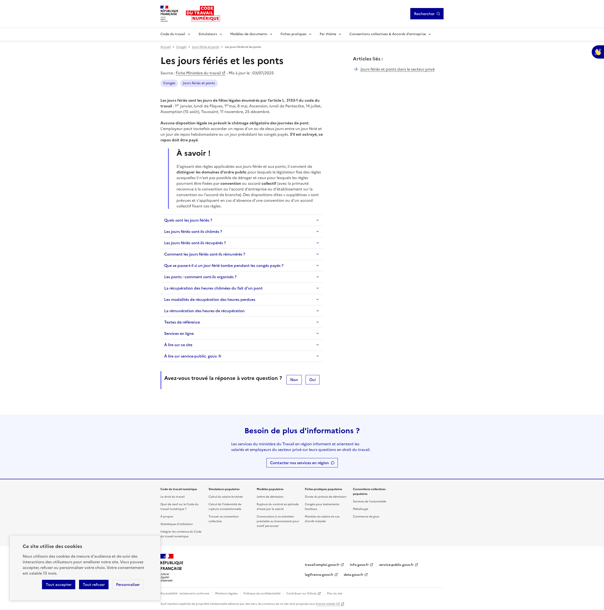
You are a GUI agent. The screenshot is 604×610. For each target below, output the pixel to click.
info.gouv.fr (359, 564)
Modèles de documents (248, 34)
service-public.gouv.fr (396, 564)
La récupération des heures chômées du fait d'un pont (213, 288)
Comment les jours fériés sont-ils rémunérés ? (204, 254)
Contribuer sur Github (301, 593)
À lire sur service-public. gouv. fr (192, 356)
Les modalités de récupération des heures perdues (209, 299)
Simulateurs (207, 34)
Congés (181, 47)
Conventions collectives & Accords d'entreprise (387, 34)
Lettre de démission (270, 497)
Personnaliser (128, 584)
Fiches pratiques (293, 34)
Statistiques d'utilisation (176, 524)
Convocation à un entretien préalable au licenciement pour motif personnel (278, 521)
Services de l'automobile (369, 501)
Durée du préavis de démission (325, 497)
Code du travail (172, 34)
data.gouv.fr (353, 574)
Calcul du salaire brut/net (226, 497)
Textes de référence (182, 322)
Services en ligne (179, 333)
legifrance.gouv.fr (319, 574)
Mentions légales (226, 593)
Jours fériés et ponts (205, 47)
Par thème (328, 34)
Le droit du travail (172, 497)
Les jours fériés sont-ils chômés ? (193, 231)
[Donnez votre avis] (598, 52)
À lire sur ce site (178, 345)
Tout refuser (94, 584)
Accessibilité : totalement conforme (184, 593)
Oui (312, 380)
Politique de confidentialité (262, 593)
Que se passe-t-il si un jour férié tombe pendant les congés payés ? (223, 265)
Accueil (165, 47)
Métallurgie (360, 509)
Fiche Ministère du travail (198, 73)
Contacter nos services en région (299, 463)
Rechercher (424, 14)
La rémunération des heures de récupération (204, 311)
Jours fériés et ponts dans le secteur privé (398, 69)
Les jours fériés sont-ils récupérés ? (195, 243)
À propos (166, 516)
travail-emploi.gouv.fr (322, 564)
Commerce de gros (366, 516)
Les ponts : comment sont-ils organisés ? (200, 277)
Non (294, 380)
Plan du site (334, 593)
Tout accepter (58, 584)
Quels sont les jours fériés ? (188, 220)
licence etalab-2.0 (328, 604)
